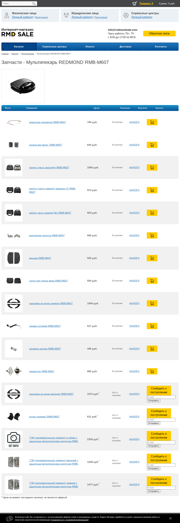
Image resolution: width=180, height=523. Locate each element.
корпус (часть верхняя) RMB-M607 (49, 167)
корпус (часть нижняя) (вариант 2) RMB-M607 (52, 190)
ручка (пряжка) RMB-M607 (44, 416)
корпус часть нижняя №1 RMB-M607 (50, 212)
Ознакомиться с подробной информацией (69, 520)
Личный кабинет (22, 17)
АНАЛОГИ (134, 122)
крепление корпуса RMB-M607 (47, 235)
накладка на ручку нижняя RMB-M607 (51, 303)
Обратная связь (159, 33)
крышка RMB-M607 (40, 258)
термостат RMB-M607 (41, 371)
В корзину (152, 122)
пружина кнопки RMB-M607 (45, 348)
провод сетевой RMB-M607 (45, 326)
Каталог (15, 54)
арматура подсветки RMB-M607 (47, 122)
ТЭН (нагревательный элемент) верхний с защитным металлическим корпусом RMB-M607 (53, 462)
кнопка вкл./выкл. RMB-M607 (45, 144)
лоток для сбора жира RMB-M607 (48, 280)
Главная (5, 54)
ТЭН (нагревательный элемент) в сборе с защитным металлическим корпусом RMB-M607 (53, 439)
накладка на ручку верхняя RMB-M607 (51, 394)
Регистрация (41, 17)
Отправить (153, 400)
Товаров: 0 (146, 3)
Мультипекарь (27, 54)
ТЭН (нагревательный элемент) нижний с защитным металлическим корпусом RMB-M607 (53, 485)
